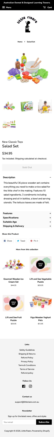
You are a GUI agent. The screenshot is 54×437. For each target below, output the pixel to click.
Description (9, 177)
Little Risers (26, 431)
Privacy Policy (27, 361)
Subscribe (44, 422)
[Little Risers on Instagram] (30, 387)
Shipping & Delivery (13, 226)
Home (20, 42)
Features (7, 213)
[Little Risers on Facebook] (23, 387)
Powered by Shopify (41, 431)
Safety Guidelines (27, 350)
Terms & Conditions (27, 365)
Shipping (19, 158)
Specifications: (11, 217)
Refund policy (27, 373)
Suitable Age (10, 221)
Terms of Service (27, 369)
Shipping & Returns (27, 354)
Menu (8, 7)
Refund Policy (27, 357)
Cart (49, 7)
